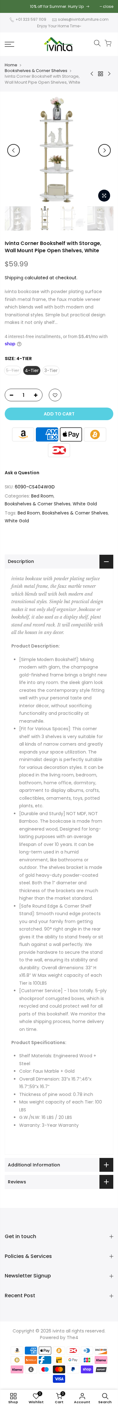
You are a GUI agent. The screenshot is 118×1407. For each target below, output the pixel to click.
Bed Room (42, 496)
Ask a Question (22, 473)
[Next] (104, 150)
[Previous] (13, 150)
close (108, 6)
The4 (72, 1337)
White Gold (85, 504)
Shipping (14, 278)
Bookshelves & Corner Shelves (36, 71)
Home (11, 65)
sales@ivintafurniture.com (83, 19)
